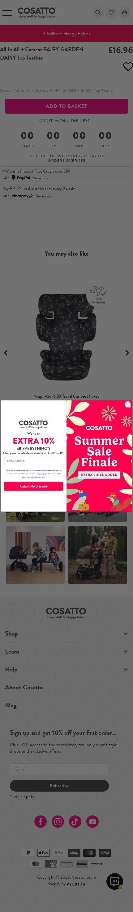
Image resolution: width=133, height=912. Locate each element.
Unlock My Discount (34, 486)
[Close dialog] (128, 405)
